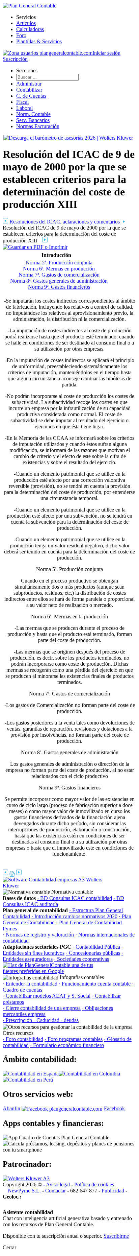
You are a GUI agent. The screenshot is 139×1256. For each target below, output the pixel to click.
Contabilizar (29, 90)
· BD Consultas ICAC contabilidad (74, 898)
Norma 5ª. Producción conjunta (59, 262)
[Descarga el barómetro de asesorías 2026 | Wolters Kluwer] (68, 138)
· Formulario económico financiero (67, 1045)
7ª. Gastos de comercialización (66, 275)
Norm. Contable (33, 114)
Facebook (114, 1108)
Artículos (26, 23)
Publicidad (113, 1190)
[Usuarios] (47, 53)
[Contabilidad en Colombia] (89, 1073)
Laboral (24, 108)
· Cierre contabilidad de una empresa (42, 1008)
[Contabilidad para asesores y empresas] (29, 5)
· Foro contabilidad (23, 1039)
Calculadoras (30, 29)
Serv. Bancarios (33, 120)
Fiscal (22, 102)
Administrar (28, 84)
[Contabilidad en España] (31, 1073)
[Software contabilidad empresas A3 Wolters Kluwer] (53, 885)
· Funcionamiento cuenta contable (95, 984)
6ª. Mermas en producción (66, 268)
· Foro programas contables (74, 1039)
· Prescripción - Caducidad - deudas (41, 1020)
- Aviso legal (56, 1184)
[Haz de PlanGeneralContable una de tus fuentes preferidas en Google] (53, 971)
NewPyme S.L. (24, 1190)
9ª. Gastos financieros (66, 287)
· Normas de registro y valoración (38, 935)
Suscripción (15, 59)
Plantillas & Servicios (39, 41)
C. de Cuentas (31, 96)
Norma (30, 268)
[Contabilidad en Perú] (28, 1080)
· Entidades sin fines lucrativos (63, 950)
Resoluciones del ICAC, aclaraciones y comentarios (64, 221)
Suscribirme (116, 1236)
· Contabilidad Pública (96, 947)
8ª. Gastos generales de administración (66, 281)
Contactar (55, 1190)
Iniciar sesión (106, 53)
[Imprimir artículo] (35, 247)
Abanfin (11, 1108)
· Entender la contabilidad (30, 984)
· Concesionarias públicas (93, 953)
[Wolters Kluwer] (26, 1178)
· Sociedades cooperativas (81, 959)
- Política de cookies (92, 1184)
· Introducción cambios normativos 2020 (74, 916)
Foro (21, 35)
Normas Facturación (37, 126)
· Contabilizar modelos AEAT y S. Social (46, 996)
